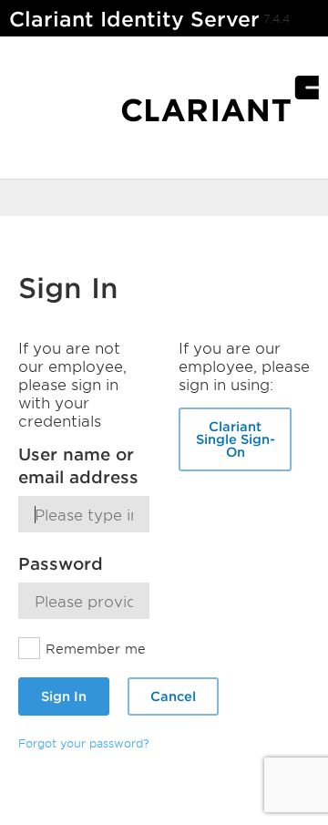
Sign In (64, 696)
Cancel (173, 696)
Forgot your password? (83, 743)
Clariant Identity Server (134, 18)
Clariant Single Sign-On (235, 438)
